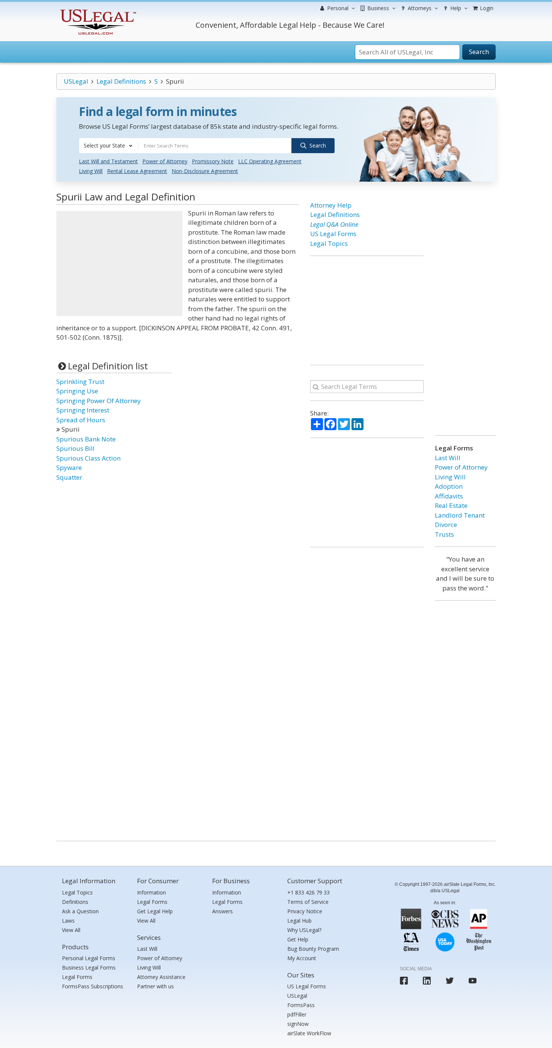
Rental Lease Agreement (137, 171)
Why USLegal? (304, 930)
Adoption (449, 486)
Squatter (69, 477)
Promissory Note (213, 161)
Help (455, 8)
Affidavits (449, 496)
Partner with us (155, 986)
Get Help (297, 939)
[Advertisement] (119, 263)
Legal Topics (329, 243)
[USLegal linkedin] (427, 981)
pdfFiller (296, 1014)
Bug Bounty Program (313, 948)
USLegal (76, 81)
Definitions (75, 901)
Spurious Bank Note (86, 439)
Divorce (446, 524)
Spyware (69, 467)
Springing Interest (82, 410)
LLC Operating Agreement (270, 161)
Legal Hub (299, 920)
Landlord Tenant (460, 515)
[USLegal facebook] (404, 981)
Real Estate (451, 505)
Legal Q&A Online (334, 224)
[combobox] (108, 145)
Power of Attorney (164, 161)
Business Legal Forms (89, 967)
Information (151, 892)
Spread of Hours (80, 420)
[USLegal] (97, 10)
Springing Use (77, 391)
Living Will (91, 171)
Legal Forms (77, 976)
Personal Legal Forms (88, 958)
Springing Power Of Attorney (98, 400)
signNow (298, 1023)
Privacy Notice (304, 911)
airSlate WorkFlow (309, 1033)
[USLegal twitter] (450, 981)
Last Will (447, 457)
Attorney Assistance (161, 976)
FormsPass (301, 1005)
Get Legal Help (155, 911)
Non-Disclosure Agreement (205, 171)
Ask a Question (80, 911)
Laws (68, 920)
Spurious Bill (75, 448)
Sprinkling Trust (80, 381)
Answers (222, 911)
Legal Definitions (121, 81)
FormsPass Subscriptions (92, 986)
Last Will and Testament (108, 161)
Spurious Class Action (88, 458)
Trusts (444, 534)
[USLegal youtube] (473, 981)
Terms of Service (308, 901)
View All (71, 930)
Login (485, 8)
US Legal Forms (333, 233)
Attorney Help (330, 205)
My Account (301, 958)
